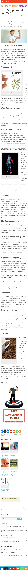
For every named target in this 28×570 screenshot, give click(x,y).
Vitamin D (3, 435)
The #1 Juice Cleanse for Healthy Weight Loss (11, 549)
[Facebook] (2, 431)
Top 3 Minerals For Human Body (5, 490)
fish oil (7, 434)
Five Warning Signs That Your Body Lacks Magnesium (14, 474)
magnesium (12, 434)
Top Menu (6, 1)
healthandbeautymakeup (7, 15)
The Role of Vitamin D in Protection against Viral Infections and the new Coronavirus (5, 458)
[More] (19, 431)
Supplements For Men (19, 434)
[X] (5, 431)
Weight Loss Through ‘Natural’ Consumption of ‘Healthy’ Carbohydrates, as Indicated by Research (14, 540)
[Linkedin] (8, 431)
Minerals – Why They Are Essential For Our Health (5, 473)
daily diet (4, 434)
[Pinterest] (11, 431)
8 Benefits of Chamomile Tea (8, 537)
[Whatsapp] (17, 431)
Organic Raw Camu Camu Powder (9, 552)
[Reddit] (14, 431)
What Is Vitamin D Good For (14, 454)
